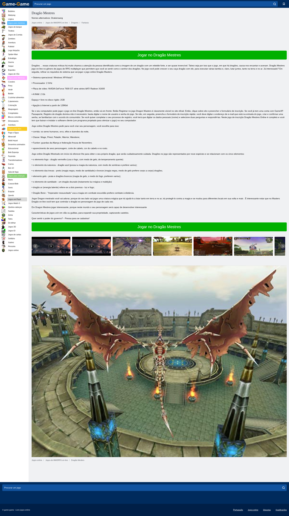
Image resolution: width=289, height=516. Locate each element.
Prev (35, 246)
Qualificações (281, 510)
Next (282, 246)
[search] (274, 4)
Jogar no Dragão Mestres (159, 55)
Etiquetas (267, 510)
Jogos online (253, 510)
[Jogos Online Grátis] (15, 4)
